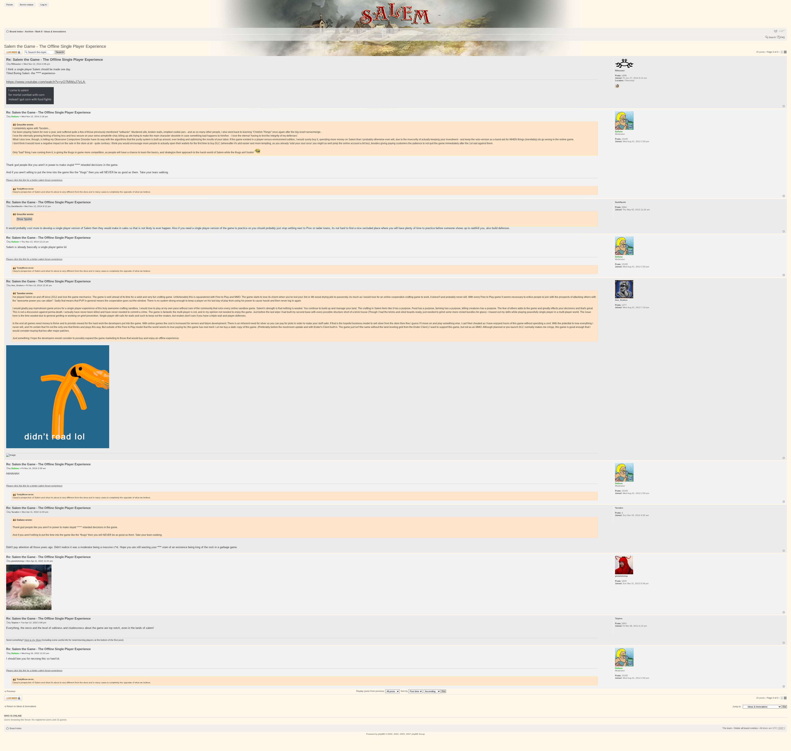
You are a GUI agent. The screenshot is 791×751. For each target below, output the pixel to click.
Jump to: (736, 706)
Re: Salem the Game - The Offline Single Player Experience (54, 60)
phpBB (381, 734)
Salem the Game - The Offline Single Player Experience (55, 46)
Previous (11, 691)
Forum (9, 5)
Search (772, 37)
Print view (775, 31)
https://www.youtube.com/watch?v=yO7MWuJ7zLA (45, 82)
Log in (44, 5)
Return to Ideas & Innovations (21, 706)
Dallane (15, 116)
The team (727, 728)
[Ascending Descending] (435, 691)
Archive (29, 31)
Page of (772, 52)
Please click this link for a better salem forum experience (34, 180)
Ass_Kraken (17, 285)
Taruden (15, 512)
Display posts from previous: (370, 691)
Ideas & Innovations (55, 31)
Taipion (15, 622)
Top (784, 106)
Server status (26, 5)
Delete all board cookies (746, 728)
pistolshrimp (17, 561)
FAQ (782, 37)
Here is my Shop (32, 640)
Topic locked (10, 51)
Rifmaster (16, 64)
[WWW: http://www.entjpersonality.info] (617, 86)
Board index (16, 31)
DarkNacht (16, 206)
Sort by (404, 691)
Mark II (38, 31)
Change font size (782, 31)
